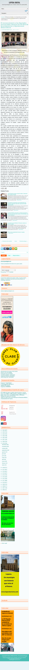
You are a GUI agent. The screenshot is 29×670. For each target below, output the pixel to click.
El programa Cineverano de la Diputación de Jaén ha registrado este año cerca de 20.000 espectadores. (17, 203)
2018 (3, 467)
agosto (3, 452)
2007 (3, 487)
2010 (3, 482)
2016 (3, 471)
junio (3, 455)
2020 (3, 441)
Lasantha (24, 657)
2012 (3, 478)
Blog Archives (16, 255)
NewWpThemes (10, 657)
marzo (3, 461)
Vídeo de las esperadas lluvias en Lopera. (16, 232)
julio (3, 453)
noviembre (4, 446)
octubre (4, 448)
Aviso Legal (4, 543)
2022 (3, 437)
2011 (3, 480)
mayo (3, 457)
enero (3, 465)
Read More (19, 200)
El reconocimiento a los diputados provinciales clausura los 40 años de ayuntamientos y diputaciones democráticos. (14, 25)
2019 (3, 443)
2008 (3, 486)
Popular (3, 255)
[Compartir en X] (4, 188)
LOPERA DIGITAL (14, 2)
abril (3, 459)
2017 (3, 469)
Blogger (25, 655)
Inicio (16, 241)
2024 (3, 434)
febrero (4, 463)
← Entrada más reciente (6, 241)
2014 (3, 474)
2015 (3, 473)
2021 (3, 439)
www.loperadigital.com (7, 29)
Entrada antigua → (24, 241)
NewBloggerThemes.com (14, 659)
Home (2, 17)
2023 (3, 435)
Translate (11, 272)
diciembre (4, 444)
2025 (3, 432)
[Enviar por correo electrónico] (1, 188)
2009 (3, 484)
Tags (9, 255)
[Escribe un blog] (3, 188)
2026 (3, 430)
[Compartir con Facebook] (6, 188)
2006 (3, 489)
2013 (3, 476)
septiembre (4, 450)
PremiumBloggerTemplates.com (14, 658)
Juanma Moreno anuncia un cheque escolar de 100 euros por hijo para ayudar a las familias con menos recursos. (18, 214)
